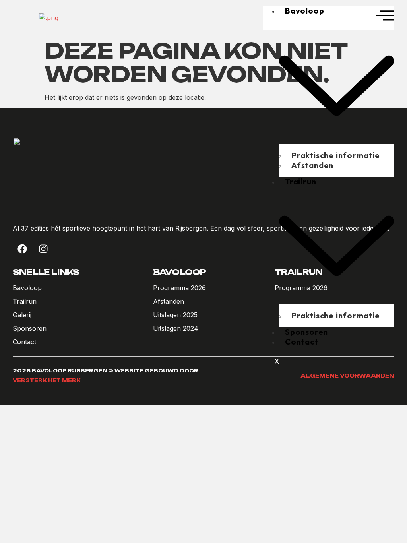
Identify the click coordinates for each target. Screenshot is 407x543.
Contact (301, 342)
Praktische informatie (335, 315)
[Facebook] (22, 248)
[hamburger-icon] (385, 16)
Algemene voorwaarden (347, 375)
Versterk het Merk (47, 380)
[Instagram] (43, 248)
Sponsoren (306, 332)
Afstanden (312, 165)
